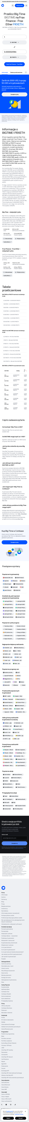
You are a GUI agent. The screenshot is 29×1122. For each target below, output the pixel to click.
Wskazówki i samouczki (7, 940)
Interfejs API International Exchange (11, 1073)
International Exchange (7, 1024)
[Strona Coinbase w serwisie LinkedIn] (6, 1105)
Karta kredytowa (6, 996)
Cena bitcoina (5, 1082)
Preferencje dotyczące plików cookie (11, 917)
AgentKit (3, 1064)
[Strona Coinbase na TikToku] (15, 1105)
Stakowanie (4, 1066)
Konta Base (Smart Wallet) (8, 1043)
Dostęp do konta (6, 977)
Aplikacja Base (5, 989)
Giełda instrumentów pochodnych (10, 1026)
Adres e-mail (5, 834)
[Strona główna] (2, 5)
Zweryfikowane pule (7, 1029)
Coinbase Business (6, 1008)
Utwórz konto (5, 968)
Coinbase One (5, 991)
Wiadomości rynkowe (7, 945)
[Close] (25, 1111)
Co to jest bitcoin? (6, 947)
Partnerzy (4, 899)
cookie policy (10, 1111)
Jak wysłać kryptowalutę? (8, 956)
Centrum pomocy (6, 963)
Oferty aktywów (5, 1005)
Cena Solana (4, 1087)
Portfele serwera (6, 1038)
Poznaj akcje (4, 931)
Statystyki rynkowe (6, 933)
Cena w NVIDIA (5, 1094)
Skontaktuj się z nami (7, 966)
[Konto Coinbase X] (1, 1105)
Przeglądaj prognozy (7, 1001)
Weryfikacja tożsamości (8, 970)
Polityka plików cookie (7, 915)
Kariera (3, 897)
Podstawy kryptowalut (7, 938)
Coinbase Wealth (6, 994)
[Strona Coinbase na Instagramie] (10, 1105)
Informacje (4, 895)
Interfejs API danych (7, 1057)
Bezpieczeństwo (6, 906)
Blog (2, 901)
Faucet (3, 1068)
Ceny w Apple (5, 1096)
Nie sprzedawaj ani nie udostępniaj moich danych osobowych (12, 921)
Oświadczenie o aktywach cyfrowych (11, 924)
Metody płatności (6, 975)
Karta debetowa (5, 998)
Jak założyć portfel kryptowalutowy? (11, 954)
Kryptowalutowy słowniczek (9, 943)
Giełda (3, 1022)
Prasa (3, 904)
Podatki (3, 959)
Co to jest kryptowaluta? (8, 949)
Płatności (4, 1010)
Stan (2, 982)
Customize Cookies (18, 1114)
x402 (2, 1047)
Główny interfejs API (7, 1075)
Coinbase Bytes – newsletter (9, 936)
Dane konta (4, 973)
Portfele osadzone (6, 1041)
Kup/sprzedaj (5, 987)
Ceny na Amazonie (6, 1101)
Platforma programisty (7, 1034)
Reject (8, 1118)
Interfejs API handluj (7, 1050)
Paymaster (4, 1052)
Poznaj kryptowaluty (7, 929)
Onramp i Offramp (6, 1045)
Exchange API (5, 1070)
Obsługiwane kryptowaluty (8, 980)
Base (2, 1036)
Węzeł (3, 1061)
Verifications (5, 1059)
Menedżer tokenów (6, 1012)
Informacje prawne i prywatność (10, 913)
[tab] (5, 72)
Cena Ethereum (5, 1084)
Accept (21, 1118)
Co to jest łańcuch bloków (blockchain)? (12, 952)
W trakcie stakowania (7, 1020)
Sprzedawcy (4, 911)
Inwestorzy (4, 908)
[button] (26, 5)
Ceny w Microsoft (6, 1099)
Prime (3, 1017)
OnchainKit (4, 1054)
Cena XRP (4, 1089)
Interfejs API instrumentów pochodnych (12, 1077)
